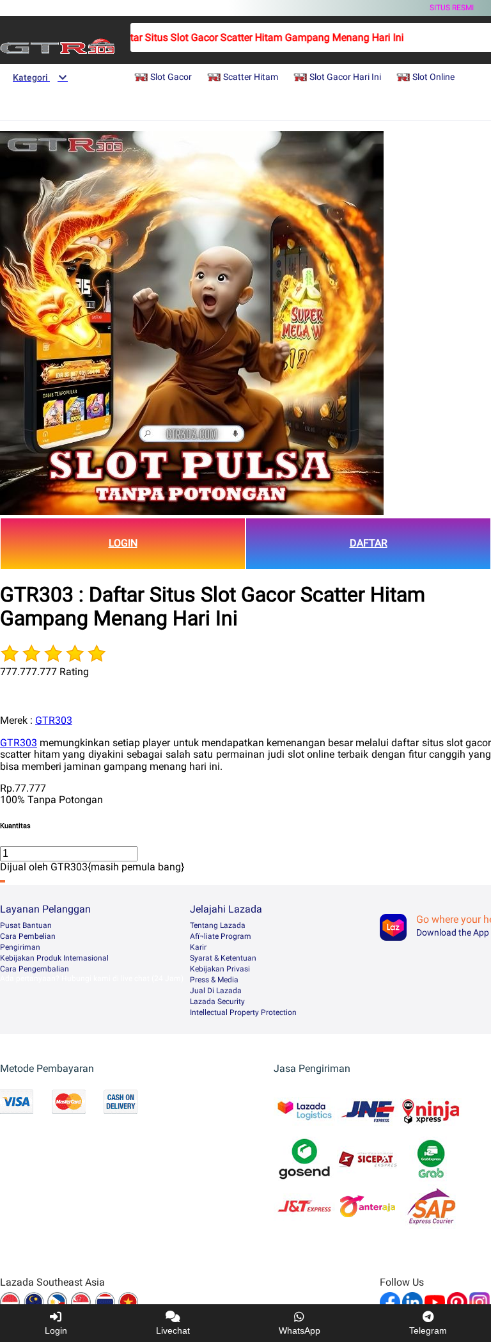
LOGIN (123, 543)
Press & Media (214, 979)
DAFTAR (368, 543)
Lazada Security (217, 1001)
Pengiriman (20, 947)
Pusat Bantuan (26, 925)
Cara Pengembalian (34, 968)
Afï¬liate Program (220, 936)
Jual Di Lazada (216, 990)
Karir (198, 947)
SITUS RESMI (452, 7)
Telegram (428, 1330)
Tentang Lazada (218, 925)
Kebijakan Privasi (220, 968)
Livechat (173, 1330)
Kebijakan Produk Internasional (54, 958)
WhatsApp (299, 1330)
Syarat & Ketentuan (223, 958)
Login (56, 1330)
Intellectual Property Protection (243, 1012)
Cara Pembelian (28, 936)
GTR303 (53, 720)
